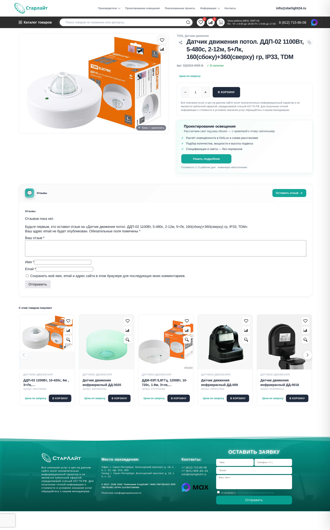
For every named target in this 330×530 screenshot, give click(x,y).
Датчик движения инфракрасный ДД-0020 (102, 382)
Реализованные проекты (180, 8)
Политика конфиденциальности (122, 493)
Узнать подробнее (206, 158)
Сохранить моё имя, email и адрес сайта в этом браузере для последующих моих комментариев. (107, 276)
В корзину (226, 92)
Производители (107, 8)
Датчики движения (197, 35)
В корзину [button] (60, 398)
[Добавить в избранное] (68, 321)
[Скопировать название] (309, 42)
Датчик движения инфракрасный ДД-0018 (279, 382)
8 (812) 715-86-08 (292, 22)
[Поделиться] (180, 42)
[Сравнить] (162, 49)
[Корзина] (221, 22)
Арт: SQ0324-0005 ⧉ (190, 65)
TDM (180, 35)
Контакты (230, 8)
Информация (208, 8)
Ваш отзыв (35, 238)
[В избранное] (162, 40)
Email (30, 269)
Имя (29, 262)
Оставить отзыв (287, 193)
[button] (307, 355)
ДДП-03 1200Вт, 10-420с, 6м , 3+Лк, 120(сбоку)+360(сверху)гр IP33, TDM (46, 382)
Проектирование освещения (142, 8)
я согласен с (247, 493)
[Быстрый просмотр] (68, 339)
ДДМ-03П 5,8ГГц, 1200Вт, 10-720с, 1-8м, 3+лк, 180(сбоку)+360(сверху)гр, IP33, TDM (164, 382)
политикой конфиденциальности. (255, 493)
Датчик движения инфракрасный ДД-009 (219, 382)
